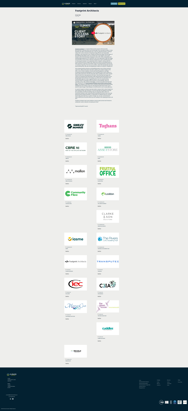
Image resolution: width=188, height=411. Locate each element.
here (94, 81)
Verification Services (142, 386)
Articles (168, 382)
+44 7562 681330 (11, 396)
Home (140, 380)
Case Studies (169, 383)
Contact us (158, 385)
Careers (158, 382)
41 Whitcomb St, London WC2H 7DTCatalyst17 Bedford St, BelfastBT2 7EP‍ (12, 383)
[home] (67, 3)
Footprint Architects (79, 49)
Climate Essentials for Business (144, 381)
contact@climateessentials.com (11, 394)
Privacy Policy (180, 382)
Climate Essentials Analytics (143, 383)
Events (168, 385)
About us (158, 383)
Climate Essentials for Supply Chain (144, 384)
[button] (74, 3)
